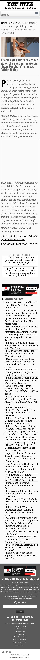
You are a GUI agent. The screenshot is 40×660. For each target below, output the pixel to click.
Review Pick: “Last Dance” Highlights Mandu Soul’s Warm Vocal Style (20, 556)
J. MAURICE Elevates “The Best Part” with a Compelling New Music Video (21, 321)
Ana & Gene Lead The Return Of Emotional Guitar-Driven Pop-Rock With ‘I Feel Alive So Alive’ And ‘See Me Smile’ (21, 468)
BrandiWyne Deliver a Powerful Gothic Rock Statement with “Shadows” (21, 494)
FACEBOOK (21, 244)
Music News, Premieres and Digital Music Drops (20, 623)
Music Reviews (20, 631)
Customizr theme (25, 657)
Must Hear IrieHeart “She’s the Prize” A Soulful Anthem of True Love (21, 502)
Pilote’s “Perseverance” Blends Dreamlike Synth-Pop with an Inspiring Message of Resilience (21, 429)
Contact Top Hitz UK (20, 642)
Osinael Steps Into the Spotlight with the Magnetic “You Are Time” (21, 337)
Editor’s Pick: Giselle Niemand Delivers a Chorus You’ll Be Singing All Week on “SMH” (20, 421)
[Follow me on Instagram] (8, 15)
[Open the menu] (36, 13)
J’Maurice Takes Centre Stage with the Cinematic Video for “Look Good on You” (20, 353)
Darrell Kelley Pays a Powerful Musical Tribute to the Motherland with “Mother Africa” (21, 329)
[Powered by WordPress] (28, 654)
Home (4, 23)
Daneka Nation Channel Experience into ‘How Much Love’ (19, 485)
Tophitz (17, 655)
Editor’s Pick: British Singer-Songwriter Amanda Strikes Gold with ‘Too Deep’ (21, 345)
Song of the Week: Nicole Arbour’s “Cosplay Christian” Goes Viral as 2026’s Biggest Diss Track (21, 390)
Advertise (20, 645)
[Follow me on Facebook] (5, 15)
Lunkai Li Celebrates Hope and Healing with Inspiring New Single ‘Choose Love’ (21, 372)
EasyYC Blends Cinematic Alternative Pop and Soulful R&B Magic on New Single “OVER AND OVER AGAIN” (21, 400)
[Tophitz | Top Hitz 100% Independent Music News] (20, 4)
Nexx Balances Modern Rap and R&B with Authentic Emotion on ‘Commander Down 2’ (21, 380)
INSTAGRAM (7, 244)
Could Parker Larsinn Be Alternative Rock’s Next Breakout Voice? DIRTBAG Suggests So (21, 477)
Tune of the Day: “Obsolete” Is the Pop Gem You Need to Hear (20, 435)
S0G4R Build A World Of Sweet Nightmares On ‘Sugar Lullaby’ (21, 441)
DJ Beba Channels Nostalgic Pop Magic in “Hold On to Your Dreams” (21, 547)
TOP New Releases (20, 626)
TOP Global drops (20, 634)
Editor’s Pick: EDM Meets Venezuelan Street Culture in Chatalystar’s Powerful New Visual (19, 511)
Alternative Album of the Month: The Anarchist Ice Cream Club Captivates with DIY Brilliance (21, 411)
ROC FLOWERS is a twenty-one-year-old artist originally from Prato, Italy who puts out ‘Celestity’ (20, 261)
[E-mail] (2, 15)
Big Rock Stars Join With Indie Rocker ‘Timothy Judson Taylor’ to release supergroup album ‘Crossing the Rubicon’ (20, 272)
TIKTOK (33, 244)
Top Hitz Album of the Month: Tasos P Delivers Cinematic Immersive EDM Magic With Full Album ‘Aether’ (21, 457)
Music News (15, 23)
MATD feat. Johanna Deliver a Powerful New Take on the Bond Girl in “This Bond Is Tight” (21, 313)
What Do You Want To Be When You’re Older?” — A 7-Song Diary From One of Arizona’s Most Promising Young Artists (21, 522)
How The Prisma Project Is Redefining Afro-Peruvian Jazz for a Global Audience (20, 448)
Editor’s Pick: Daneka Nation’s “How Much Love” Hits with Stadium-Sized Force (20, 539)
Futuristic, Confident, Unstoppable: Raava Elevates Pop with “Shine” (21, 531)
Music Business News (20, 637)
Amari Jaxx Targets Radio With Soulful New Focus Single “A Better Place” (21, 305)
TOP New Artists (20, 629)
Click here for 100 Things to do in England (20, 598)
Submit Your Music (20, 639)
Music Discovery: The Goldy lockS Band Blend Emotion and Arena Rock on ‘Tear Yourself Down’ (20, 363)
